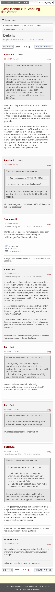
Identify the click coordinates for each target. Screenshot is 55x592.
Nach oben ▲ (44, 586)
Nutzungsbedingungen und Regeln (24, 586)
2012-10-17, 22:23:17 (11, 274)
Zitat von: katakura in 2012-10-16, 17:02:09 (26, 178)
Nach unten (8, 47)
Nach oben (7, 570)
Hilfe (7, 586)
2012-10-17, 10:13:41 (11, 165)
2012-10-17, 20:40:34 (11, 224)
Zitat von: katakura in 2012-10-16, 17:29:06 (25, 65)
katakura (9, 269)
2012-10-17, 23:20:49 (11, 409)
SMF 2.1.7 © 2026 (21, 589)
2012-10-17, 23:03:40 (11, 351)
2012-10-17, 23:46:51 (11, 451)
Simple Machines (34, 589)
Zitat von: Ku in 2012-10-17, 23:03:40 (22, 460)
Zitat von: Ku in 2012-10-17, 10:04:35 (22, 171)
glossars (32, 76)
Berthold (9, 54)
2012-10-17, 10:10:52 (11, 59)
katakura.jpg (13, 246)
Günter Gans (11, 539)
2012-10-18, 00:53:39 (11, 544)
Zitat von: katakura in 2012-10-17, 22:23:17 (25, 358)
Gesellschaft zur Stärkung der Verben (20, 10)
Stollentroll (10, 219)
